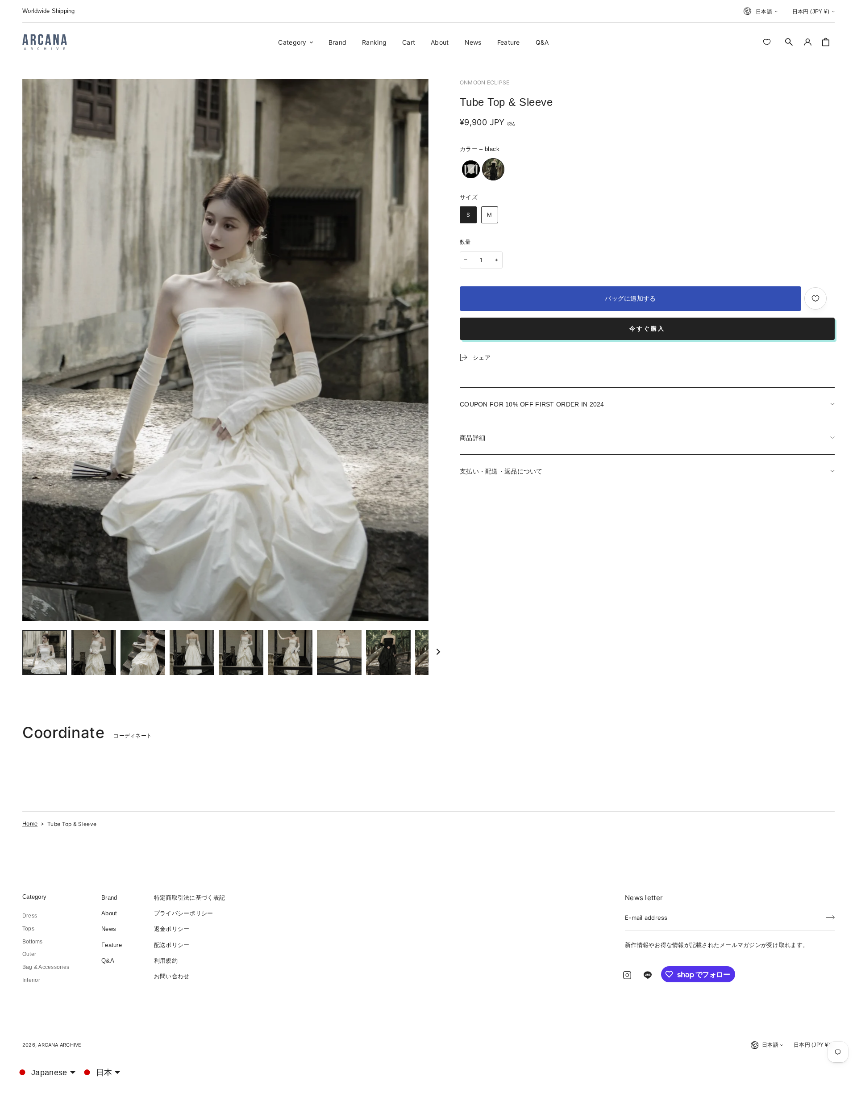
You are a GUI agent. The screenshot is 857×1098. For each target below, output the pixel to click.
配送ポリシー (172, 945)
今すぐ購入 (647, 328)
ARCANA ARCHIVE (59, 1045)
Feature (111, 945)
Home (29, 823)
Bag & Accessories (45, 967)
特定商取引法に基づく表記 (189, 897)
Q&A (107, 960)
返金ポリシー (172, 929)
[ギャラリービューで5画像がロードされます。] (241, 652)
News (108, 929)
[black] (493, 169)
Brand (109, 897)
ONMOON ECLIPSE (484, 82)
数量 (465, 242)
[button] (789, 42)
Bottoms (32, 942)
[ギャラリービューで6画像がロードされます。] (290, 652)
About (109, 913)
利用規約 (166, 960)
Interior (31, 980)
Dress (29, 916)
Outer (29, 954)
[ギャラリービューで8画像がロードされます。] (388, 652)
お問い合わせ (172, 976)
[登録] (830, 915)
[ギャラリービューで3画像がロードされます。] (143, 652)
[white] (471, 169)
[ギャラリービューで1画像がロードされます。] (44, 652)
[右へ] (438, 652)
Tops (28, 929)
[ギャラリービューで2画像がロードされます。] (93, 652)
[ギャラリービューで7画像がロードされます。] (339, 652)
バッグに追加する (630, 298)
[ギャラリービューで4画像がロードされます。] (192, 652)
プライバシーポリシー (183, 913)
